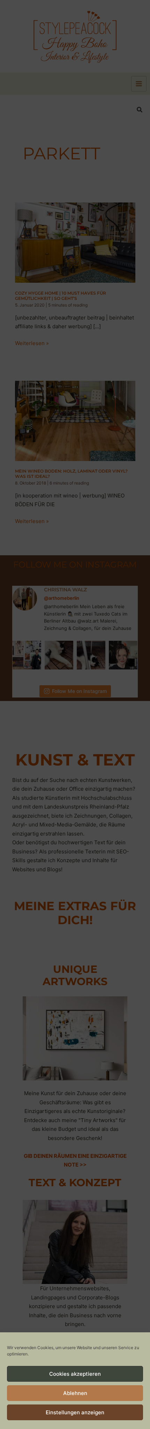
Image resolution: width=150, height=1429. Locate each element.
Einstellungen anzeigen (75, 1412)
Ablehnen (75, 1393)
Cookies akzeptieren (75, 1373)
